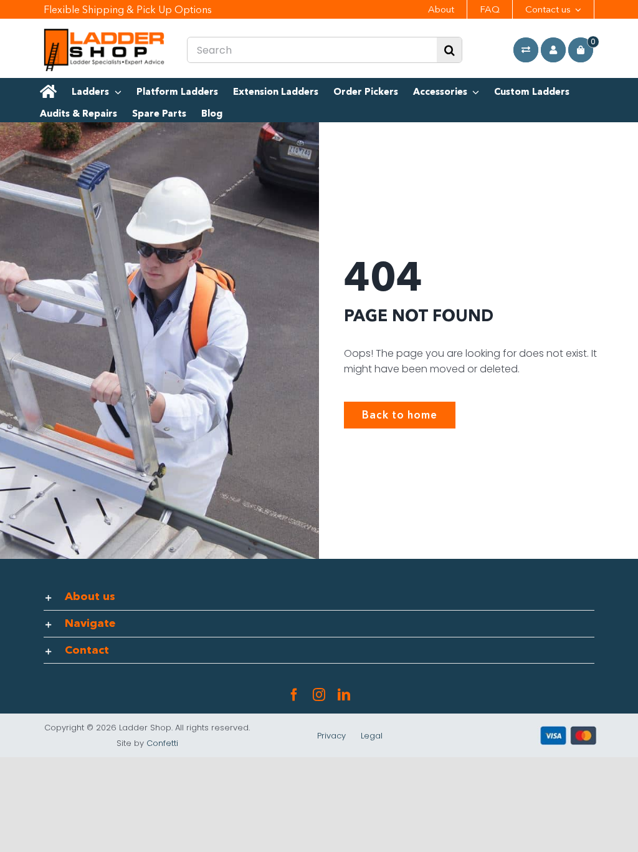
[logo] (104, 33)
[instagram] (319, 695)
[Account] (553, 49)
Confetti (162, 743)
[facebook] (294, 695)
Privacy (331, 736)
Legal (372, 736)
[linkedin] (344, 695)
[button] (319, 597)
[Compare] (525, 49)
